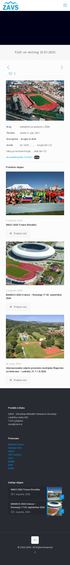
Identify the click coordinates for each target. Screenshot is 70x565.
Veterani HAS (15, 448)
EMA (10, 465)
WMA (11, 468)
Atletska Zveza (16, 444)
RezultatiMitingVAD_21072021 (19, 157)
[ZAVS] (10, 5)
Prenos (37, 157)
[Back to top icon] (35, 540)
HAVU (11, 451)
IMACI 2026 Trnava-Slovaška (21, 224)
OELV (10, 458)
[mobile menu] (65, 5)
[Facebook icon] (35, 552)
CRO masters (15, 454)
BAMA (11, 461)
